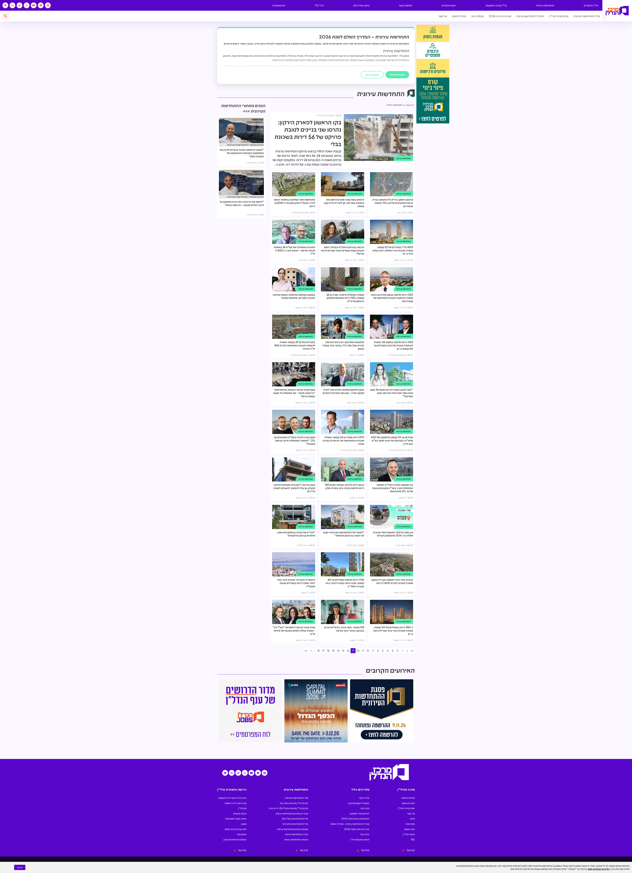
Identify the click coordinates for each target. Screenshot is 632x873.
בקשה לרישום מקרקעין (358, 803)
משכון (243, 823)
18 (318, 650)
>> (305, 650)
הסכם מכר (241, 834)
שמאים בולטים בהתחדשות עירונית (292, 829)
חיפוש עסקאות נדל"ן (359, 839)
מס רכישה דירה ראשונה (235, 803)
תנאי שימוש (409, 829)
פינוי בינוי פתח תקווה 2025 (356, 829)
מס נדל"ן (242, 808)
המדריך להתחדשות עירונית (530, 16)
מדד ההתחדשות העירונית (586, 16)
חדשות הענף (405, 5)
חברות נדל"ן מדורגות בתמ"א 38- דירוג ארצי (288, 808)
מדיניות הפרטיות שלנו (598, 869)
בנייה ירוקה (364, 797)
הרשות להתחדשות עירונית (296, 839)
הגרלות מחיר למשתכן (359, 813)
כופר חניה (364, 808)
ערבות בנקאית (239, 813)
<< (412, 650)
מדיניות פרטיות (408, 797)
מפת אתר (410, 823)
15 (333, 650)
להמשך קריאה (372, 74)
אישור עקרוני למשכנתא (235, 818)
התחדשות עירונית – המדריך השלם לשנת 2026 (364, 36)
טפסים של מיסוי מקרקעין (235, 839)
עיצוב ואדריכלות (361, 5)
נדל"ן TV (319, 5)
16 (328, 650)
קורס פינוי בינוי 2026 (500, 16)
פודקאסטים (279, 5)
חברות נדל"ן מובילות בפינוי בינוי (294, 803)
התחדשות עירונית (545, 5)
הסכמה (20, 867)
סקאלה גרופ (477, 16)
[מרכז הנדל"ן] (617, 10)
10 (357, 650)
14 (338, 650)
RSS (413, 839)
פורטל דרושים (459, 16)
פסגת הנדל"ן (409, 834)
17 (323, 650)
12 (348, 650)
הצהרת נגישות (408, 803)
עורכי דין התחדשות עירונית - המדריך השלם (350, 823)
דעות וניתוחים (449, 5)
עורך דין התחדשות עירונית (296, 834)
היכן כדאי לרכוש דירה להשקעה (232, 797)
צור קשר (443, 16)
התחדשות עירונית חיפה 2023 (355, 818)
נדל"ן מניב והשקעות (496, 5)
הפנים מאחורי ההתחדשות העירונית (245, 144)
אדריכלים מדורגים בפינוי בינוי (295, 823)
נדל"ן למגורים (591, 5)
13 (343, 650)
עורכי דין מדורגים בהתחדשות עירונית (292, 813)
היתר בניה (364, 834)
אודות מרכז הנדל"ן (558, 16)
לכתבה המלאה (397, 74)
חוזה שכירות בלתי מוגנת (235, 829)
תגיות (412, 818)
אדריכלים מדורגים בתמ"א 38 (295, 818)
